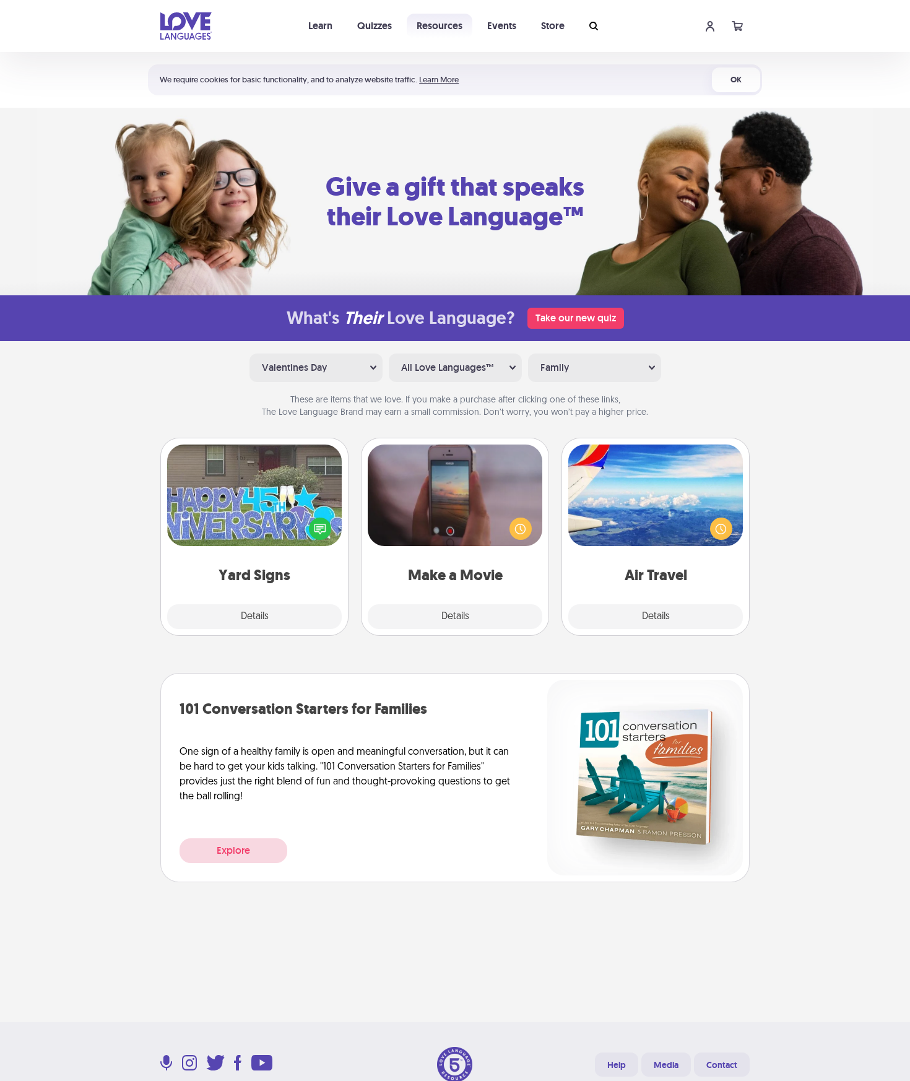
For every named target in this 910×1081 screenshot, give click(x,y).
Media (666, 1064)
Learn (320, 25)
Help (616, 1064)
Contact (721, 1064)
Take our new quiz (575, 317)
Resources (439, 25)
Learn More (439, 79)
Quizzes (374, 25)
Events (501, 25)
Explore (233, 850)
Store (553, 25)
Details (255, 617)
